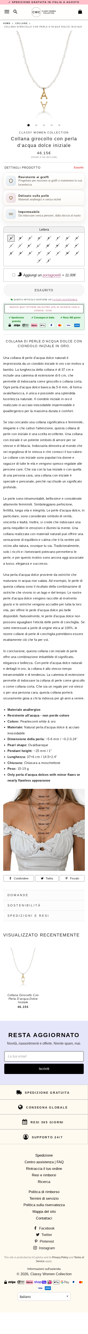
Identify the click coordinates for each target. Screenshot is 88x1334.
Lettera (44, 229)
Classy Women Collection (51, 1274)
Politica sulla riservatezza (44, 1205)
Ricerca (44, 1182)
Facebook (46, 1228)
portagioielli (52, 275)
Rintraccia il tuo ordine (44, 1169)
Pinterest (46, 1241)
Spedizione (44, 1155)
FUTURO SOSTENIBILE (64, 300)
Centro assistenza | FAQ (44, 1162)
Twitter (46, 1235)
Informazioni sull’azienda (44, 1268)
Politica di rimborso (44, 1192)
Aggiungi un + (49, 275)
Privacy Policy (60, 1257)
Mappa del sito (44, 1212)
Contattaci (44, 1218)
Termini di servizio (44, 1198)
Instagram (46, 1248)
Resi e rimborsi (44, 1175)
